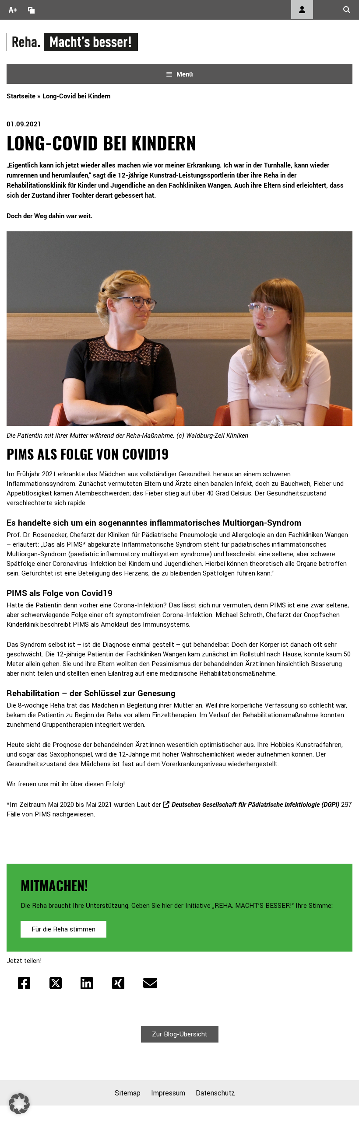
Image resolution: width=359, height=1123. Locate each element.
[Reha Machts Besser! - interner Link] (72, 41)
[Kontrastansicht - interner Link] (31, 9)
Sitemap (128, 1092)
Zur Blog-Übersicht (180, 1034)
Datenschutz (215, 1092)
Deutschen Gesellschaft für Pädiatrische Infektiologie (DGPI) (255, 804)
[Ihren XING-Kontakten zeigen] (118, 983)
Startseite (21, 95)
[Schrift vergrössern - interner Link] (12, 9)
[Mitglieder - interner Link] (302, 9)
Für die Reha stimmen (63, 929)
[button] (19, 1104)
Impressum (168, 1092)
